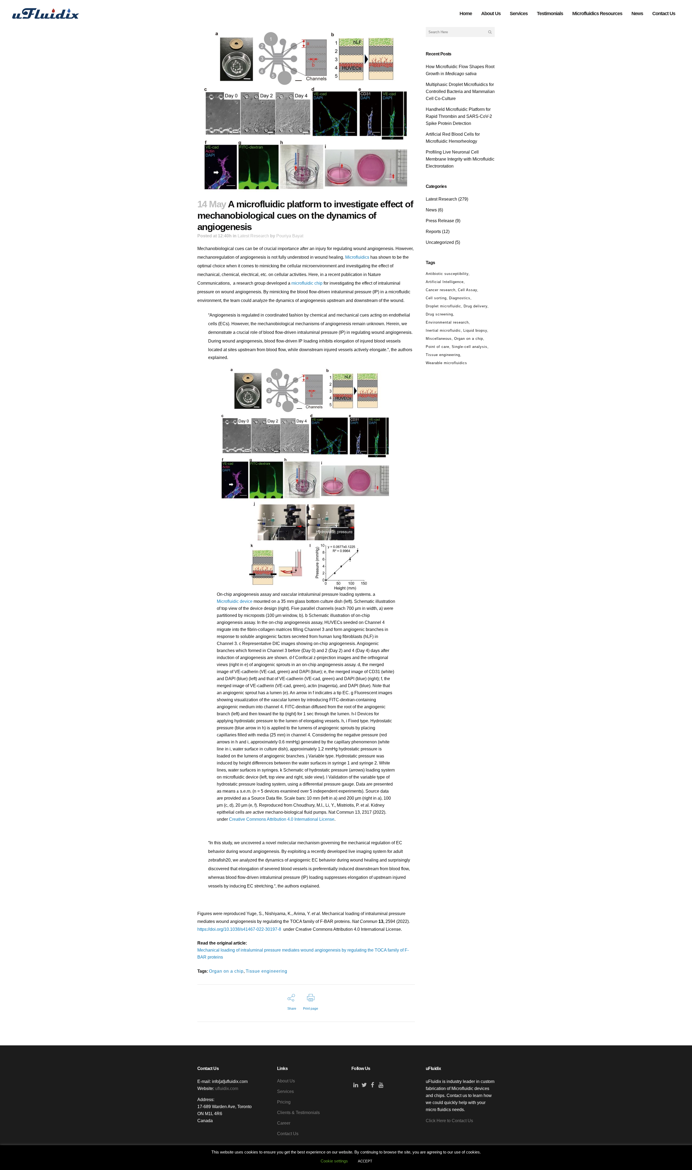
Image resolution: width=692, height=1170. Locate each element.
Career (283, 1123)
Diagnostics (459, 298)
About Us (286, 1081)
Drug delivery (475, 306)
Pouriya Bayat (289, 236)
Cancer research (440, 290)
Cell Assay (467, 290)
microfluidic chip (306, 283)
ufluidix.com (226, 1088)
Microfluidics (357, 257)
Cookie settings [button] (334, 1161)
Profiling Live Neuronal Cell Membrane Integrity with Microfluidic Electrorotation (460, 159)
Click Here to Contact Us (449, 1120)
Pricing (284, 1102)
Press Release (440, 220)
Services (285, 1091)
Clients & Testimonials (298, 1112)
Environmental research (447, 322)
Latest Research (253, 236)
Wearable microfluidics (446, 363)
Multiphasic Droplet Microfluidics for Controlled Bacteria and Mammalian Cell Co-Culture (460, 91)
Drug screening (439, 314)
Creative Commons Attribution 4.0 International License (281, 819)
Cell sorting (436, 298)
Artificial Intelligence (445, 282)
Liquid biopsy (475, 330)
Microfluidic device (234, 601)
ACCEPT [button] (365, 1161)
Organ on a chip (226, 971)
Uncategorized (440, 242)
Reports (433, 231)
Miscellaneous (439, 339)
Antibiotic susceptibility (447, 274)
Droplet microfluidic (443, 306)
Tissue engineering (266, 971)
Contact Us (287, 1133)
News (431, 210)
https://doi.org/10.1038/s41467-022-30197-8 (239, 929)
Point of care (437, 347)
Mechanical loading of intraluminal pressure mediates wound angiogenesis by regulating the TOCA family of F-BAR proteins (303, 953)
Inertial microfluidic (443, 330)
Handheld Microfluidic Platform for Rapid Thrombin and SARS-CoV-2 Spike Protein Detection (459, 116)
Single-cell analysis (469, 347)
